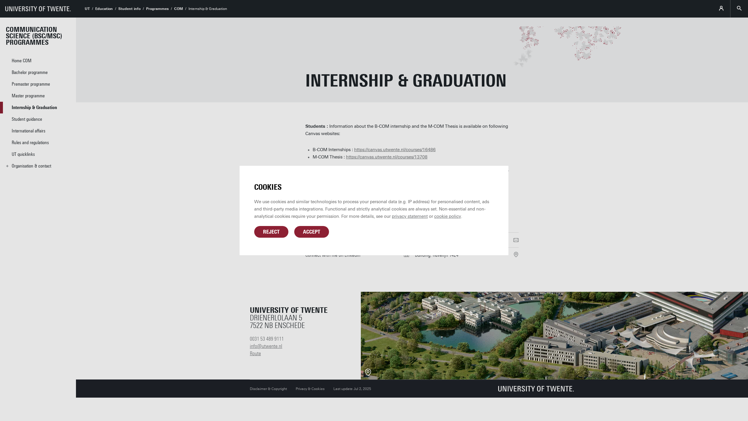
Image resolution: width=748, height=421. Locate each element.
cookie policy (447, 216)
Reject (271, 232)
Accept (311, 232)
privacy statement (410, 216)
